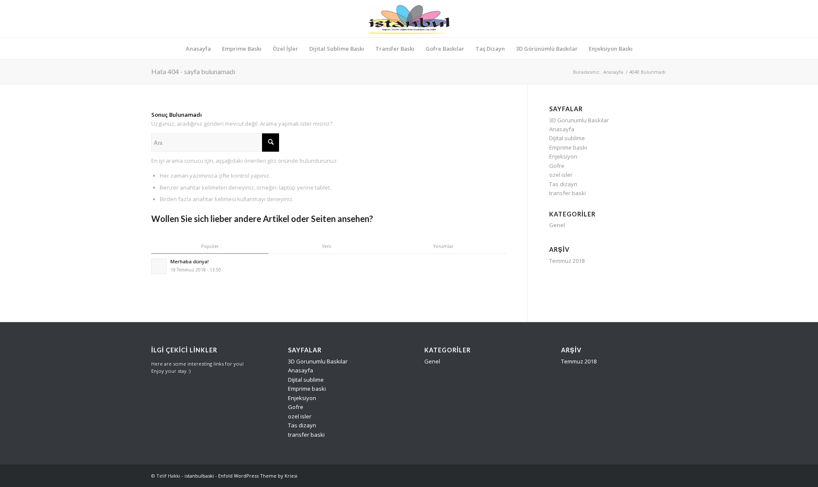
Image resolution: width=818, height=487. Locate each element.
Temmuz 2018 (567, 261)
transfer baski (567, 193)
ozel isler (561, 175)
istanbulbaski (199, 476)
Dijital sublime (567, 138)
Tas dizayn (563, 184)
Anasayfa (613, 72)
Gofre (557, 166)
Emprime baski (568, 147)
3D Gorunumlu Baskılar (579, 120)
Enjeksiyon (563, 156)
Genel (557, 225)
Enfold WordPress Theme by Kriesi (257, 476)
